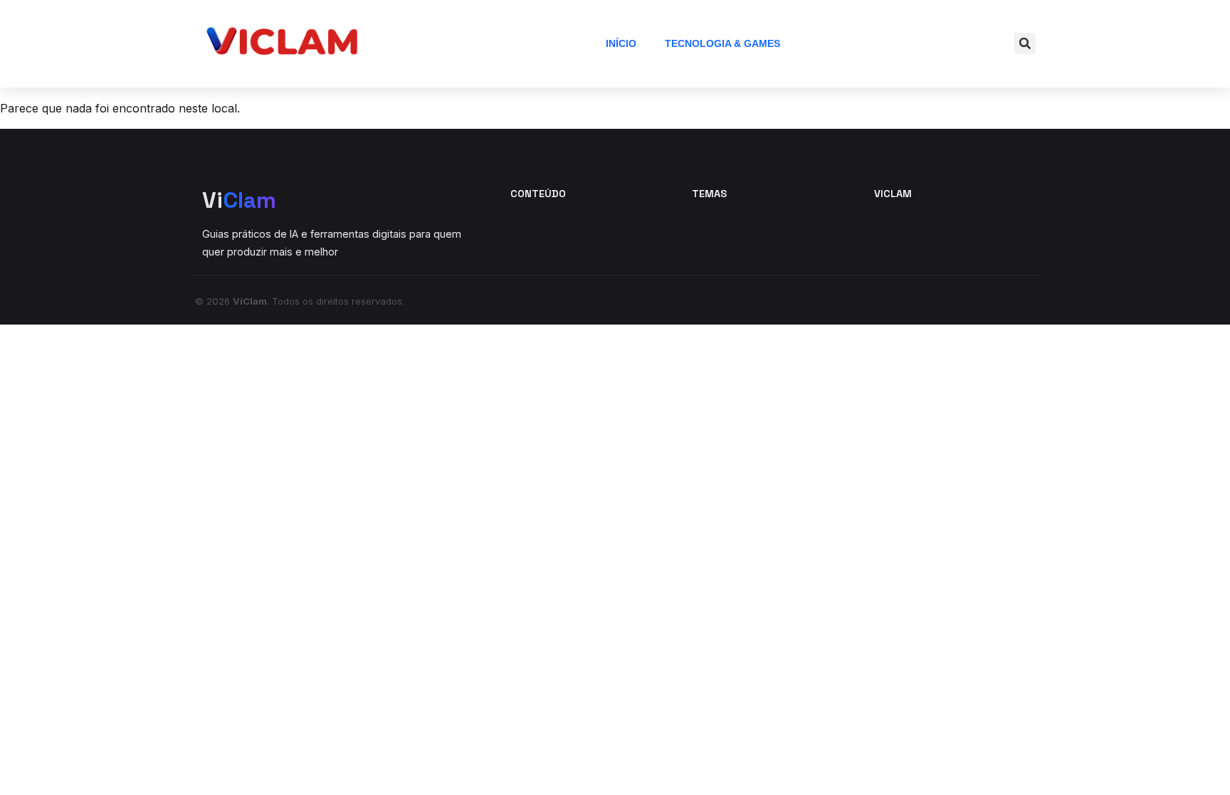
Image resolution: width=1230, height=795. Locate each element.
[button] (1025, 43)
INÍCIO (621, 43)
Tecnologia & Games (722, 43)
